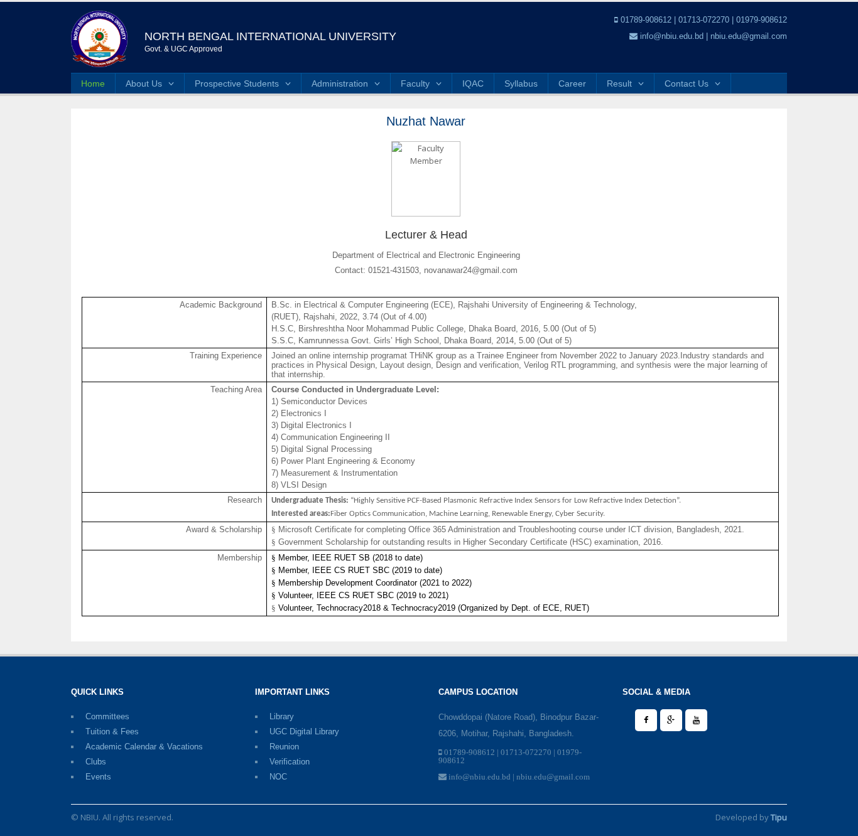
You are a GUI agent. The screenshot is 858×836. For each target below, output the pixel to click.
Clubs (95, 761)
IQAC (473, 83)
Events (98, 776)
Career (572, 83)
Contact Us (687, 83)
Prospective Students (237, 83)
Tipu (779, 817)
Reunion (284, 746)
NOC (278, 776)
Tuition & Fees (112, 731)
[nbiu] (99, 38)
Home (93, 83)
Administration (340, 83)
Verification (289, 761)
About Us (144, 83)
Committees (107, 716)
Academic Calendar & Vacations (144, 746)
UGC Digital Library (304, 731)
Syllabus (521, 83)
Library (281, 716)
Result (619, 83)
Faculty (415, 83)
